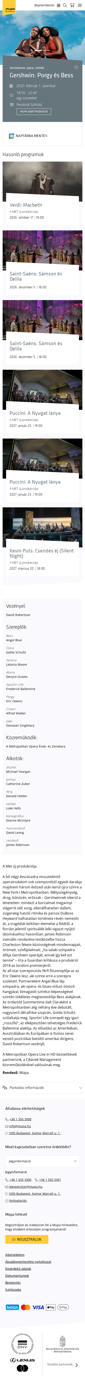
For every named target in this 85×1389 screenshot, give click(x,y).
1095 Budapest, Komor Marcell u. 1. (34, 1133)
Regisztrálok (29, 1239)
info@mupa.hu (20, 1126)
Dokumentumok (17, 1276)
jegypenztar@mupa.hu (25, 1187)
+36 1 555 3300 (20, 1180)
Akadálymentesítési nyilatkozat (28, 1262)
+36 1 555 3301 (50, 1180)
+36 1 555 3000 (20, 1119)
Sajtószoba (13, 1290)
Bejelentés (13, 1283)
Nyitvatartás (18, 1200)
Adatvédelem (14, 1255)
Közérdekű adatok (18, 1269)
